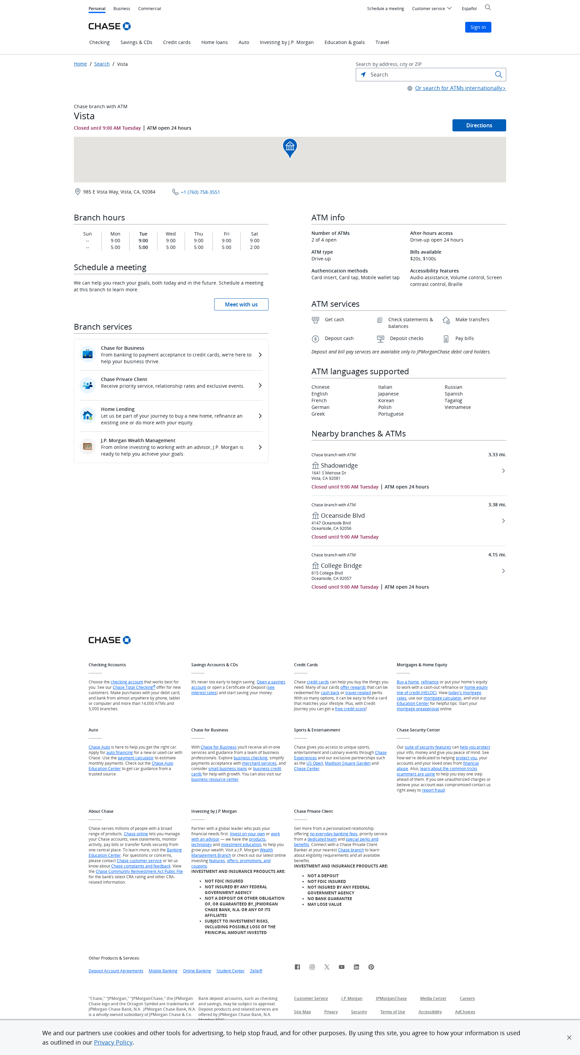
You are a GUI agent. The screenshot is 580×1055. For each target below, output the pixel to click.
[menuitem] (385, 8)
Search (102, 64)
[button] (569, 1037)
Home (80, 64)
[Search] (498, 74)
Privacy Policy (113, 1042)
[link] (297, 968)
